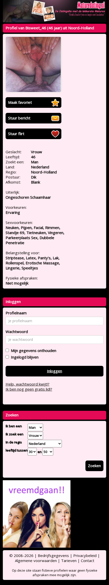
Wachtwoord (17, 331)
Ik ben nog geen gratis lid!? (29, 389)
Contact (87, 560)
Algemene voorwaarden (36, 560)
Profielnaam (16, 312)
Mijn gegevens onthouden (32, 350)
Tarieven (69, 560)
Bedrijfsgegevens (53, 555)
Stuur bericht (19, 117)
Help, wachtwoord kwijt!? (27, 384)
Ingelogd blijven (24, 357)
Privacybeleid (85, 555)
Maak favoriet (20, 102)
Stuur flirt (16, 133)
